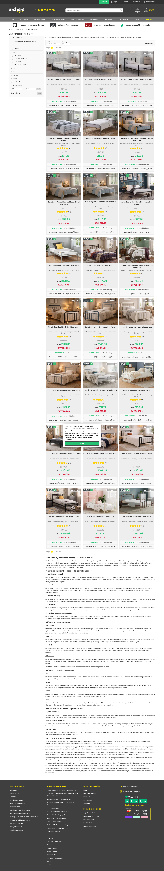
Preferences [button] (68, 439)
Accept (82, 443)
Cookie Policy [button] (91, 435)
